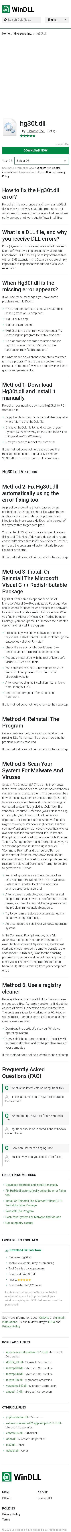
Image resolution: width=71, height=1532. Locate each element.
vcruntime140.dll (16, 1385)
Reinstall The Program (19, 1211)
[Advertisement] (35, 79)
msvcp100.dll (14, 1368)
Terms (6, 1519)
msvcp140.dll (14, 1374)
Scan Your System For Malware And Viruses (33, 1217)
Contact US (45, 1498)
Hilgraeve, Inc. (23, 33)
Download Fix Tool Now (25, 1250)
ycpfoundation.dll (17, 1417)
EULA (48, 172)
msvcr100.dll (14, 1380)
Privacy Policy (11, 1326)
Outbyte (41, 168)
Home (6, 33)
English (52, 19)
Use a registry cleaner (19, 1223)
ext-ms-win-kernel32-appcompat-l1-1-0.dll (33, 1423)
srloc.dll (11, 1439)
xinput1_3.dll (14, 1391)
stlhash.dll (12, 1450)
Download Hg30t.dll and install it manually (31, 1185)
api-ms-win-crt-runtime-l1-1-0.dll (27, 1352)
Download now (36, 150)
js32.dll (10, 1445)
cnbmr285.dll (14, 1433)
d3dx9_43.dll (14, 1362)
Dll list (6, 1498)
